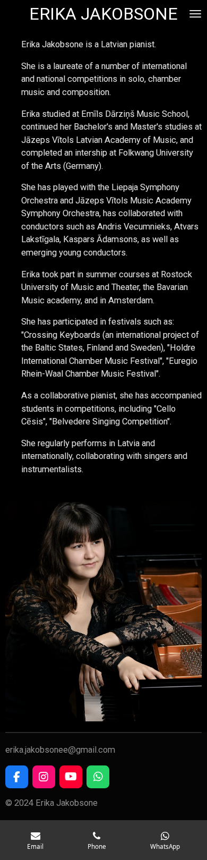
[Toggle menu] (195, 14)
